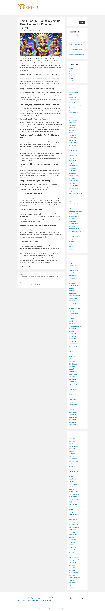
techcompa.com (72, 474)
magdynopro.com (72, 379)
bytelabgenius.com (73, 376)
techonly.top (71, 456)
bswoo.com (71, 587)
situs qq (60, 597)
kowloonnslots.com (73, 484)
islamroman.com (72, 479)
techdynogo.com (72, 356)
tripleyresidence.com (73, 185)
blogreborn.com (72, 464)
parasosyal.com (72, 323)
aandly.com (71, 585)
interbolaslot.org (72, 265)
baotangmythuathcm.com (74, 313)
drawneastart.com (72, 168)
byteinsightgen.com (73, 396)
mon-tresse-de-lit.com (73, 223)
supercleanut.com (72, 160)
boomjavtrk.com (72, 248)
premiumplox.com (72, 529)
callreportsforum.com (73, 243)
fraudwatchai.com (72, 130)
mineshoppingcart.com (73, 112)
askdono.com (71, 455)
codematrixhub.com (73, 387)
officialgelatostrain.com (74, 213)
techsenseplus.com (73, 389)
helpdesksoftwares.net (73, 92)
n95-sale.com (71, 463)
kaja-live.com (71, 473)
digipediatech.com (73, 359)
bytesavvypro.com (72, 394)
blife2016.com (72, 200)
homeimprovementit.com (74, 95)
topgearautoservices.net (74, 228)
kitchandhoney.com (73, 519)
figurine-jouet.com (73, 229)
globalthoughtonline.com (74, 295)
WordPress (65, 608)
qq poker (36, 597)
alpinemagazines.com (73, 488)
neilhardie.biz (72, 532)
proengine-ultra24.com (74, 514)
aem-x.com (71, 132)
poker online (73, 597)
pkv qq (70, 70)
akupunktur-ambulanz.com (74, 496)
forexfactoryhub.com (73, 471)
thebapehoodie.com (73, 321)
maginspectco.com (73, 424)
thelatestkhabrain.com (73, 283)
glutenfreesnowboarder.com (75, 201)
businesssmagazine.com (74, 459)
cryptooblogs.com (72, 133)
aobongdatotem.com (73, 104)
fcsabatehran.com (72, 331)
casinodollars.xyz (72, 547)
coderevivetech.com (73, 411)
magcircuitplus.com (73, 417)
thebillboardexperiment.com (75, 220)
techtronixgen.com (73, 368)
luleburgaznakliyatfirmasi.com (75, 320)
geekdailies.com (72, 238)
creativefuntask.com (73, 147)
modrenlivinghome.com (74, 234)
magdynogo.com (72, 425)
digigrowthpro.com (73, 440)
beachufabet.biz (72, 221)
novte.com (71, 509)
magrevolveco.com (73, 412)
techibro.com (71, 486)
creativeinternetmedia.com (74, 461)
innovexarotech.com (73, 414)
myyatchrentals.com (73, 298)
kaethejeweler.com (73, 215)
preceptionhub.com (73, 100)
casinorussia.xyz (72, 542)
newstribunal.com (72, 97)
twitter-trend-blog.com (73, 491)
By (35, 30)
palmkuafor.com (72, 267)
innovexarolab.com (73, 401)
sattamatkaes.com (72, 303)
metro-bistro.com (72, 521)
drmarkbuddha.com (73, 504)
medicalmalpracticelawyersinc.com (76, 560)
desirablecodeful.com (73, 343)
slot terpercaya (72, 71)
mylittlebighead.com (73, 155)
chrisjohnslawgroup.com (74, 180)
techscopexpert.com (73, 373)
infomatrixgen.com (73, 399)
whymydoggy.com (72, 262)
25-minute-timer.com (73, 145)
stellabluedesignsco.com (74, 339)
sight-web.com (72, 476)
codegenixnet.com (72, 406)
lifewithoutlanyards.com (74, 516)
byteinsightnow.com (73, 409)
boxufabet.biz (72, 226)
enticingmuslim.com (73, 325)
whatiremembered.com (73, 497)
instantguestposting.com (74, 569)
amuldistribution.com (73, 138)
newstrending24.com (73, 578)
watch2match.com (72, 554)
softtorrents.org (72, 186)
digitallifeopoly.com (73, 119)
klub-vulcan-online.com (74, 181)
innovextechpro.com (73, 369)
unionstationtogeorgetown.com (75, 152)
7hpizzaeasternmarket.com (74, 511)
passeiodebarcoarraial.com (74, 278)
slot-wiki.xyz (71, 552)
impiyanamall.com (72, 124)
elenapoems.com (72, 328)
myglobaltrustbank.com (74, 557)
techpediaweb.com (73, 374)
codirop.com (71, 451)
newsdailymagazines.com (74, 99)
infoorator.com (72, 507)
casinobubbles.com (73, 120)
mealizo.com (71, 288)
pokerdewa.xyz (72, 550)
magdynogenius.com (73, 364)
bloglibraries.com (72, 318)
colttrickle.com (72, 441)
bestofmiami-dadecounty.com (75, 109)
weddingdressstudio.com (74, 527)
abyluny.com (71, 246)
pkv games (71, 76)
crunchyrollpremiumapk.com (75, 305)
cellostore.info (72, 292)
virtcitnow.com (72, 466)
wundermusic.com (73, 142)
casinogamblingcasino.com (74, 308)
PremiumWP (74, 608)
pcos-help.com (72, 448)
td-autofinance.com (73, 481)
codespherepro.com (73, 404)
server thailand (24, 598)
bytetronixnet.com (73, 420)
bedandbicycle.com (73, 162)
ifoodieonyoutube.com (73, 110)
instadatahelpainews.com (74, 236)
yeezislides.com (72, 102)
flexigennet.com (72, 344)
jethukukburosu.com (73, 315)
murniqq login (80, 597)
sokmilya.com (71, 244)
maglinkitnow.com (73, 361)
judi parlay (50, 597)
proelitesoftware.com (73, 175)
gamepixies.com (72, 167)
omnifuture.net (72, 445)
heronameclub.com (73, 346)
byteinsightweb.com (73, 363)
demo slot (71, 73)
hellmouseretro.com (73, 330)
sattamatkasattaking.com (74, 216)
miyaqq (43, 600)
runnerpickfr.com (72, 443)
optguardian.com (72, 125)
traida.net (71, 517)
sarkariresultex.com (73, 287)
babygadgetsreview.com (74, 494)
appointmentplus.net (73, 572)
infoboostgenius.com (73, 391)
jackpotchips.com (72, 173)
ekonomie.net (72, 570)
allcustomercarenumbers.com (75, 176)
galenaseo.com (72, 555)
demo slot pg (41, 78)
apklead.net (71, 249)
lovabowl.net (71, 94)
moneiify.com (71, 296)
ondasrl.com (71, 198)
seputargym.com (72, 122)
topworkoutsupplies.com (74, 114)
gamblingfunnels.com (73, 446)
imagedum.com (72, 210)
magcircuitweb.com (73, 371)
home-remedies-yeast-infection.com (76, 105)
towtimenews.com (72, 310)
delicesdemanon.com (73, 524)
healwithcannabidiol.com (74, 205)
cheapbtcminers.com (73, 150)
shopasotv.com (72, 565)
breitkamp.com (72, 183)
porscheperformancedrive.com (75, 193)
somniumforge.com (73, 316)
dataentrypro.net (72, 268)
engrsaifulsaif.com (73, 148)
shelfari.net (71, 540)
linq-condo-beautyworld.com (75, 499)
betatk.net (71, 583)
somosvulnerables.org (73, 188)
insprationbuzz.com (73, 277)
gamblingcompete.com (73, 458)
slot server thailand (42, 597)
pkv (50, 600)
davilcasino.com (72, 129)
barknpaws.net (72, 290)
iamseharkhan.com (73, 282)
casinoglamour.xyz (73, 545)
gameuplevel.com (72, 135)
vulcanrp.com (71, 489)
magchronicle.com (72, 358)
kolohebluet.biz (72, 536)
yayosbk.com (71, 531)
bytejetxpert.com (72, 422)
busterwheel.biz (72, 539)
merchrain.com (72, 239)
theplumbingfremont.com (74, 577)
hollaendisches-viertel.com (74, 512)
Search (70, 19)
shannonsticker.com (73, 275)
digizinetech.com (72, 397)
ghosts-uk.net (72, 453)
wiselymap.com (72, 468)
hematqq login (59, 598)
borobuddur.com (72, 140)
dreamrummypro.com (73, 270)
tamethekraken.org (73, 195)
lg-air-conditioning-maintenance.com (76, 506)
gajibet (46, 600)
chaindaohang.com (73, 502)
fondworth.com (72, 280)
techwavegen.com (72, 392)
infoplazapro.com (72, 381)
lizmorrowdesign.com (73, 203)
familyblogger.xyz (72, 178)
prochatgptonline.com (73, 469)
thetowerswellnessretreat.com (75, 211)
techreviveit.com (72, 382)
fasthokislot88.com (73, 170)
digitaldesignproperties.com (75, 285)
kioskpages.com (72, 206)
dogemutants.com (72, 333)
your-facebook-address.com (75, 231)
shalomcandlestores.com (74, 300)
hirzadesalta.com (72, 117)
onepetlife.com (72, 218)
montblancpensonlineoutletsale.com (76, 493)
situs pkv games (66, 597)
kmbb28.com (71, 241)
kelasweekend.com (73, 582)
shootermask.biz (72, 537)
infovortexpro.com (73, 416)
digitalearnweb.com (73, 263)
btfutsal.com (71, 450)
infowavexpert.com (73, 384)
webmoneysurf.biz (73, 534)
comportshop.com (72, 562)
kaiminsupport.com (73, 272)
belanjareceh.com (72, 273)
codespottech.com (72, 354)
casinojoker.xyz (72, 549)
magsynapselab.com (73, 366)
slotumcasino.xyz (72, 544)
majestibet (38, 600)
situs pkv (26, 597)
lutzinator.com (72, 196)
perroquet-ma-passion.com (74, 233)
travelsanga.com (72, 567)
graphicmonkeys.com (73, 165)
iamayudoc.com (72, 153)
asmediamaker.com (73, 293)
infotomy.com (71, 351)
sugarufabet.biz (72, 224)
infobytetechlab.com (73, 402)
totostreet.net (72, 127)
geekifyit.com (71, 301)
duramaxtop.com (72, 335)
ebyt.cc (70, 501)
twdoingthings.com (73, 338)
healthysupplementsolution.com (75, 353)
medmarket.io (72, 348)
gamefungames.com (73, 143)
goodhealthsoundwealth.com (75, 326)
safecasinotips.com (73, 172)
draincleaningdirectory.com (74, 311)
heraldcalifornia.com (73, 163)
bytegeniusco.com (72, 386)
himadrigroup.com (73, 478)
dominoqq (71, 68)
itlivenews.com (72, 575)
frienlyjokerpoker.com (73, 483)
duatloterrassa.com (73, 190)
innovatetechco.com (73, 377)
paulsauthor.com (72, 341)
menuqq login (20, 597)
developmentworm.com (74, 574)
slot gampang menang (30, 600)
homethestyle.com (72, 137)
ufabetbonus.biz (72, 580)
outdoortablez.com (73, 349)
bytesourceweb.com (73, 407)
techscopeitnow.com (73, 419)
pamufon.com (72, 191)
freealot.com (71, 157)
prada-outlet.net (72, 438)
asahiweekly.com (72, 158)
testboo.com (71, 526)
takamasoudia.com (73, 336)
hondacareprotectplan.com (74, 306)
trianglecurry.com (72, 208)
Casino (26, 266)
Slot (29, 266)
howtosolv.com (72, 522)
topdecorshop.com (73, 564)
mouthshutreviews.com (74, 115)
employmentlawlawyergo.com (75, 559)
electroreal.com (72, 107)
